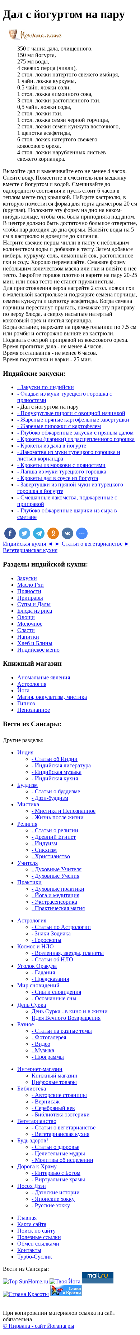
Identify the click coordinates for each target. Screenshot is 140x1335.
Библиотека (31, 1088)
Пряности (29, 591)
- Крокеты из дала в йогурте (51, 445)
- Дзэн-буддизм (50, 798)
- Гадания (43, 972)
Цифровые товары (54, 1082)
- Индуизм (44, 843)
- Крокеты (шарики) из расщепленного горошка (76, 439)
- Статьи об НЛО (52, 959)
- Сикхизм (44, 850)
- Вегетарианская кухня (60, 1134)
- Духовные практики (58, 889)
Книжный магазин (55, 1075)
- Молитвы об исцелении (62, 1160)
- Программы (48, 1057)
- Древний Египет (54, 837)
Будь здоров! (32, 1140)
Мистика (28, 804)
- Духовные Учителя (56, 869)
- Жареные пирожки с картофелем (59, 426)
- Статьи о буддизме (56, 791)
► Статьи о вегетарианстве (88, 544)
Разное (25, 1024)
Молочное (29, 624)
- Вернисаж (46, 1101)
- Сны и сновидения (56, 992)
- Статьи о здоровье (55, 1147)
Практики (29, 882)
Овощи (26, 617)
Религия (27, 824)
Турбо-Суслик (34, 1257)
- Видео (41, 1044)
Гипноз (26, 703)
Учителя (27, 863)
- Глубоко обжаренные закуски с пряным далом (75, 432)
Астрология (31, 684)
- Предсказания (50, 979)
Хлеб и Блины (34, 643)
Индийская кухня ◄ (28, 544)
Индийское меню (38, 650)
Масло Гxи (30, 585)
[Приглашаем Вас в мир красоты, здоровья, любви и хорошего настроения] (26, 1294)
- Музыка (43, 1050)
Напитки (28, 637)
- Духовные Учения (55, 876)
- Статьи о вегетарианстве (63, 1127)
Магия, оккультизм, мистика (52, 697)
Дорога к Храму (37, 1166)
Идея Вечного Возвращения (66, 1018)
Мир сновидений (38, 985)
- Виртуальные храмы (58, 1179)
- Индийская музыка (56, 772)
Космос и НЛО (35, 946)
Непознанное (33, 710)
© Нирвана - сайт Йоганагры (38, 1326)
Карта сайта (31, 1224)
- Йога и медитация (55, 895)
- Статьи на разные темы (62, 1031)
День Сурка (31, 1005)
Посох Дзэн (31, 1186)
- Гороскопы (46, 940)
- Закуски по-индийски (45, 387)
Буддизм (27, 785)
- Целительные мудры (58, 1153)
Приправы (30, 598)
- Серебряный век (53, 1108)
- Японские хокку (53, 1199)
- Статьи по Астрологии (61, 927)
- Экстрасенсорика (54, 902)
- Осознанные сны (54, 998)
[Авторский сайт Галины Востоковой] (66, 1294)
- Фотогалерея (49, 1037)
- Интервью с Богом (56, 1173)
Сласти (26, 630)
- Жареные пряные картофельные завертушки (73, 420)
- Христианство (51, 856)
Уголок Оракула (37, 966)
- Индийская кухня (55, 778)
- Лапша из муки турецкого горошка (61, 471)
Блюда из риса (34, 611)
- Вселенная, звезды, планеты (68, 953)
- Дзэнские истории (56, 1192)
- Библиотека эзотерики (61, 1114)
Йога (23, 690)
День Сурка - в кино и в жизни (70, 1011)
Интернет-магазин (39, 1069)
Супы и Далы (34, 604)
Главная (27, 1218)
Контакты (29, 1250)
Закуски (27, 578)
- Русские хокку (51, 1205)
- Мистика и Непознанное (63, 811)
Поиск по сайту (36, 1231)
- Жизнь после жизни (58, 817)
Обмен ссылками (38, 1244)
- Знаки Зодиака (51, 933)
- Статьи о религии (55, 830)
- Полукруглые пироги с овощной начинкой (71, 413)
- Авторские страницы (59, 1095)
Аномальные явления (43, 677)
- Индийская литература (61, 765)
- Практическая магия (58, 908)
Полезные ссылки (39, 1237)
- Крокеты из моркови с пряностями (61, 465)
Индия (25, 752)
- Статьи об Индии (55, 759)
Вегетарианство (36, 1121)
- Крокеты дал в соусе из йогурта (57, 478)
